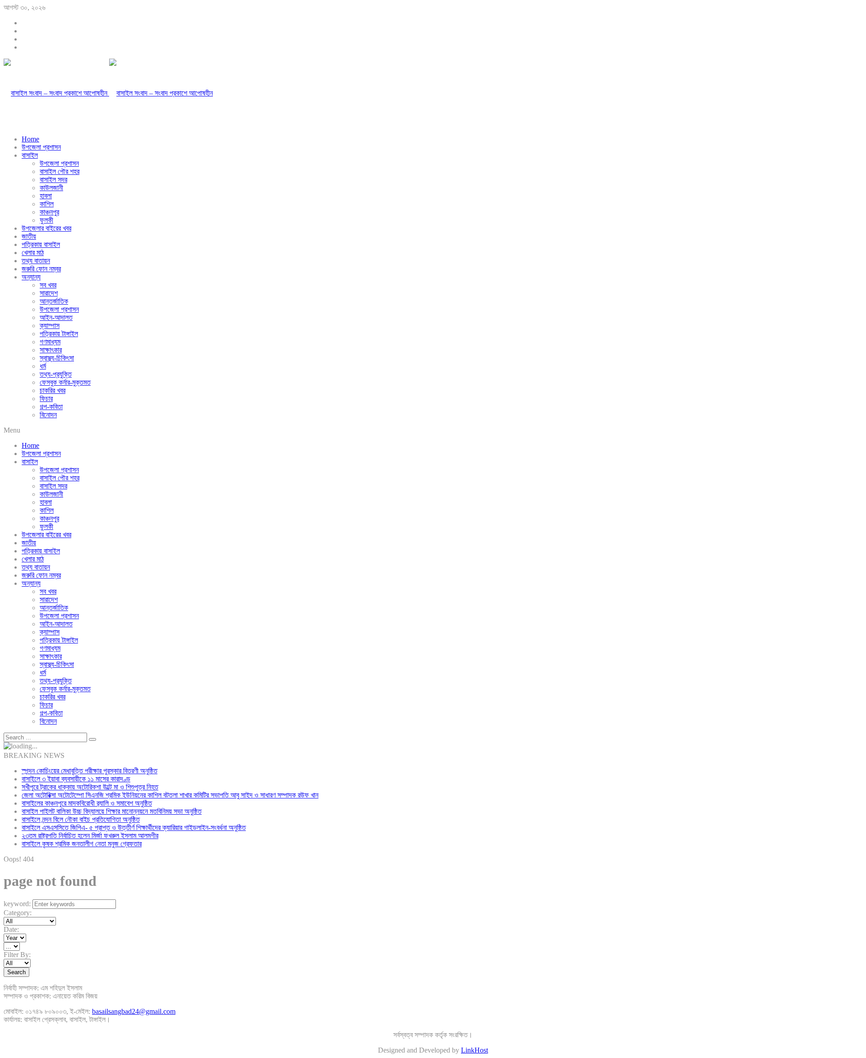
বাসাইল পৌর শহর (59, 171)
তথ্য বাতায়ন (36, 260)
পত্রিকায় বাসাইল (41, 244)
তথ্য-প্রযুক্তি (56, 374)
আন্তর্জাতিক (54, 301)
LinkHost (474, 1050)
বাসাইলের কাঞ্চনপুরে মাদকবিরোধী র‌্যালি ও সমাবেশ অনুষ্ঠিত (87, 803)
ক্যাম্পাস (50, 325)
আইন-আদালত (56, 317)
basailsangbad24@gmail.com (133, 1011)
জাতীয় (29, 236)
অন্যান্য (31, 277)
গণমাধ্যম (50, 342)
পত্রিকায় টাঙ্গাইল (59, 333)
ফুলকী (46, 220)
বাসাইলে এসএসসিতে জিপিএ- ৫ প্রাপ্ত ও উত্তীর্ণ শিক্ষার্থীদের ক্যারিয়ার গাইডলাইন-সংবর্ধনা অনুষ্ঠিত (134, 827)
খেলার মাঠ (33, 252)
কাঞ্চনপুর (49, 212)
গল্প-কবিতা (51, 406)
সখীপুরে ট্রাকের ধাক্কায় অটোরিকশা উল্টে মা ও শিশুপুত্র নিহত (90, 787)
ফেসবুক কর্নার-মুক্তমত (65, 382)
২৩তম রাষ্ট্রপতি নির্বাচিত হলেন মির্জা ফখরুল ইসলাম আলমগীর (90, 835)
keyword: (17, 904)
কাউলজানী (51, 188)
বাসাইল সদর (53, 179)
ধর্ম (43, 366)
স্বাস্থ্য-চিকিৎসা (57, 358)
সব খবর (48, 285)
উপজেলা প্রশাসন (41, 147)
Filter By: (17, 954)
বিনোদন (48, 415)
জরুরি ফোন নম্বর (41, 269)
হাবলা (46, 196)
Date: (11, 929)
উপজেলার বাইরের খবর (46, 228)
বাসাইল (30, 155)
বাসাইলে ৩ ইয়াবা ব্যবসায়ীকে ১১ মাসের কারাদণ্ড (76, 779)
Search (16, 972)
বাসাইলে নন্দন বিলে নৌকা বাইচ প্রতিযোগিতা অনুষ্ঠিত (81, 819)
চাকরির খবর (52, 390)
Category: (18, 913)
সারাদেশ (49, 293)
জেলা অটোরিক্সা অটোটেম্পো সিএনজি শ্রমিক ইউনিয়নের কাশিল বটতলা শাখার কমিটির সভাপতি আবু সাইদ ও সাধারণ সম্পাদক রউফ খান (170, 795)
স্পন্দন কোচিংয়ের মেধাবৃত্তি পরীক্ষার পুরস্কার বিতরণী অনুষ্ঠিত (89, 771)
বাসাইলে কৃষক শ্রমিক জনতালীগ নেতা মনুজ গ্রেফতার (82, 844)
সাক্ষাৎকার (51, 350)
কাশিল (47, 204)
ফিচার (46, 398)
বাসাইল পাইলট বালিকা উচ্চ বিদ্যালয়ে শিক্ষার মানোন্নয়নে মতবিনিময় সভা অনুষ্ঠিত (112, 811)
